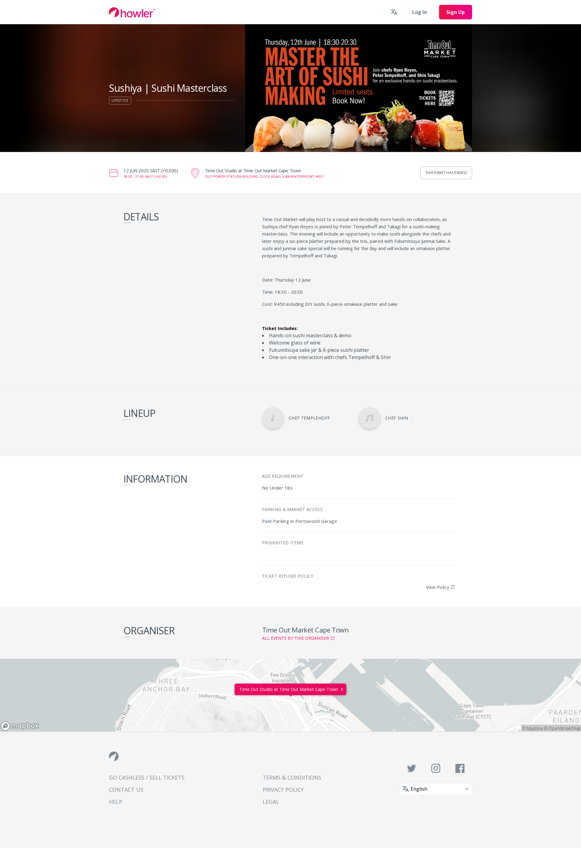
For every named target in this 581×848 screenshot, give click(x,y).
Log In (419, 12)
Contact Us (126, 789)
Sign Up (455, 12)
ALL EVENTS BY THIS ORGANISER (295, 638)
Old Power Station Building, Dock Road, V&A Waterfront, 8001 (264, 176)
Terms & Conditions (292, 777)
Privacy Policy (283, 789)
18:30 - (145, 176)
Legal (271, 801)
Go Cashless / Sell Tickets (147, 777)
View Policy (437, 587)
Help (115, 801)
